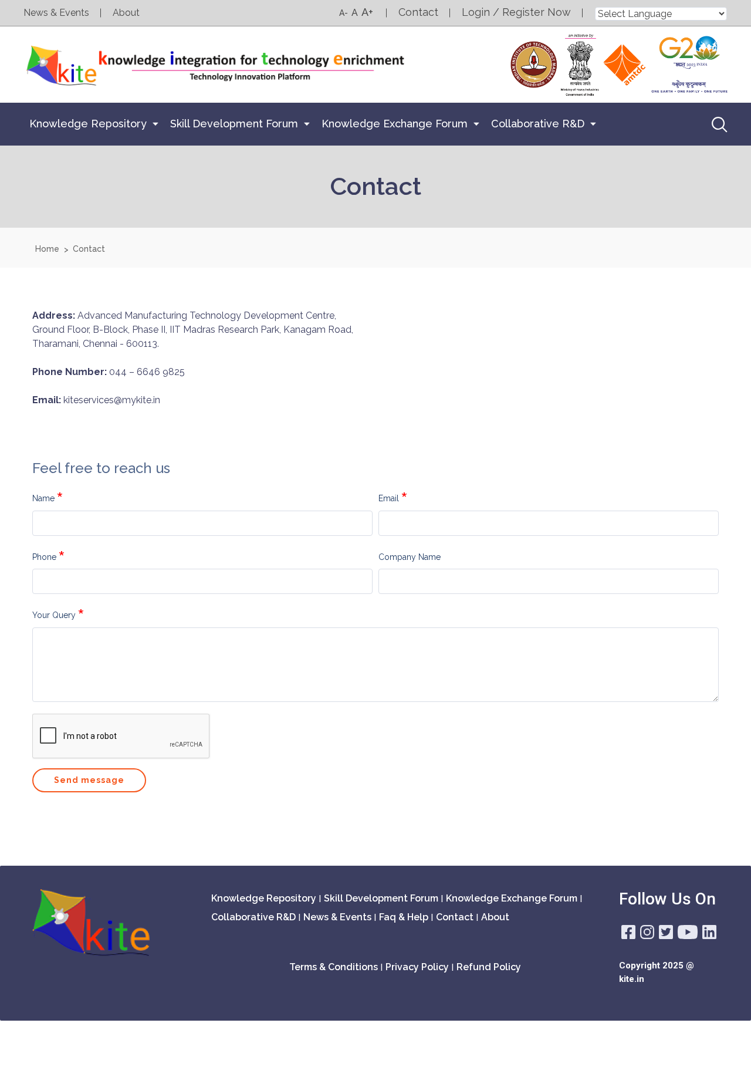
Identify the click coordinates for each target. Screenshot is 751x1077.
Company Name (409, 557)
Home (47, 249)
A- (343, 13)
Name (43, 498)
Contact (418, 12)
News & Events (56, 12)
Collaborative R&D (537, 123)
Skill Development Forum (234, 123)
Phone (44, 557)
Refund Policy (488, 967)
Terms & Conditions (333, 967)
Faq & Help (403, 917)
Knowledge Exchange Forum (395, 123)
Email (388, 498)
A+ (367, 12)
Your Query (54, 615)
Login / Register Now (516, 12)
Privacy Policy (417, 967)
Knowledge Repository (88, 123)
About (126, 12)
